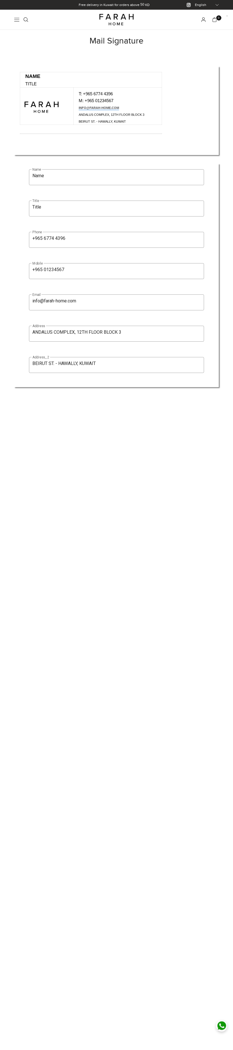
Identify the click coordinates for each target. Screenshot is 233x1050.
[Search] (25, 19)
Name (36, 170)
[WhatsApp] (221, 1026)
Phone (37, 232)
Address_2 (40, 357)
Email (36, 295)
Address (38, 326)
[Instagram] (186, 5)
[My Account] (203, 19)
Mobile (37, 263)
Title (35, 201)
